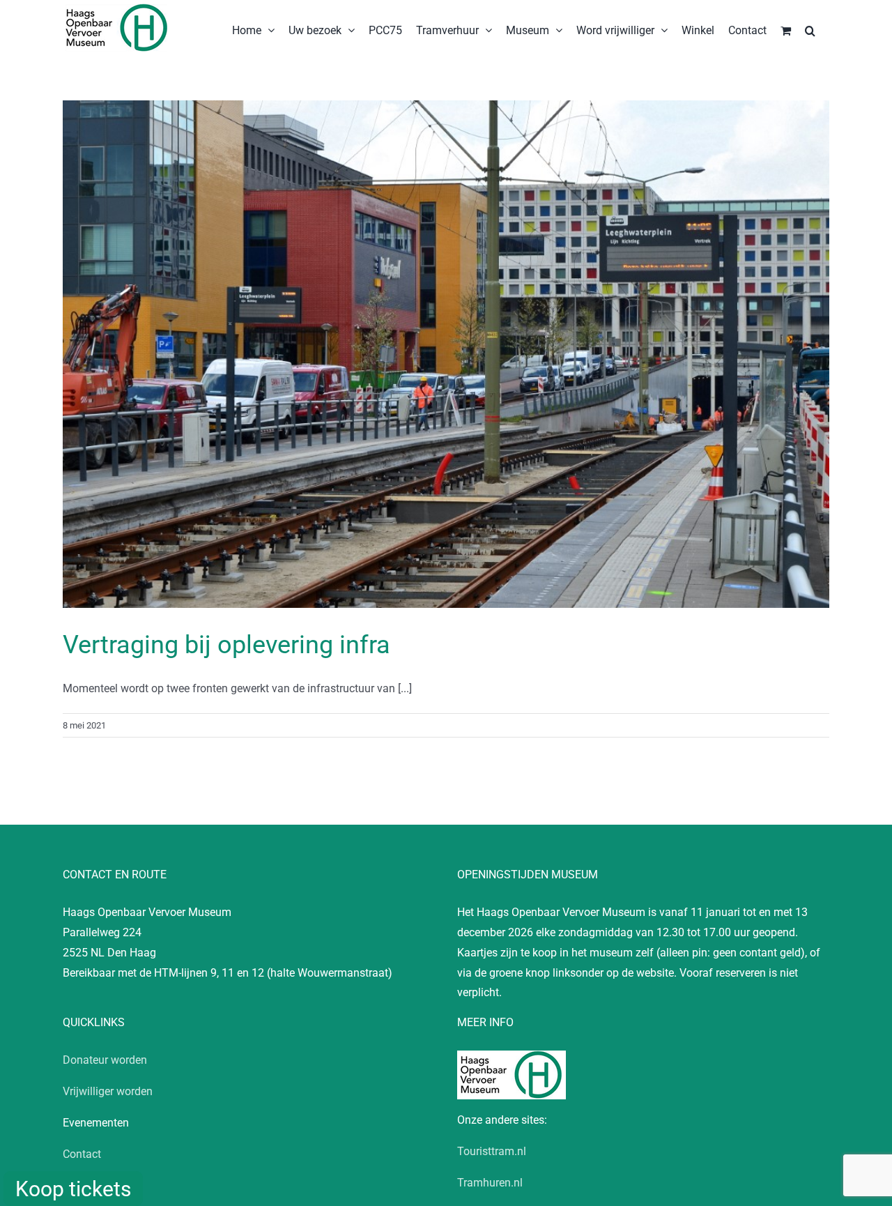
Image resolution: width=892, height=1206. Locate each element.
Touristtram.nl (491, 1151)
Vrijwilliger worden (108, 1091)
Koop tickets (73, 1189)
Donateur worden (105, 1060)
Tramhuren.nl (490, 1182)
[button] (810, 29)
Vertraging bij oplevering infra (226, 644)
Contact (82, 1154)
